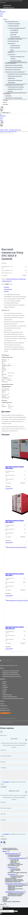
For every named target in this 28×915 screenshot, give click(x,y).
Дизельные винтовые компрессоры (17, 872)
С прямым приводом (13, 25)
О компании (8, 95)
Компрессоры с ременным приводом (11, 670)
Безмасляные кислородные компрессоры (15, 81)
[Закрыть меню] (0, 845)
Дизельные (11, 52)
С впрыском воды (15, 45)
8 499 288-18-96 (7, 5)
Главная (4, 681)
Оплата (5, 102)
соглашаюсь (6, 781)
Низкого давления (15, 47)
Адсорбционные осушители (15, 89)
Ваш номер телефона (6, 756)
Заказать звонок (5, 112)
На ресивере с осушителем (15, 38)
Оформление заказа (7, 694)
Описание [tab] (6, 287)
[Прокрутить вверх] (1, 843)
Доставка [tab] (6, 291)
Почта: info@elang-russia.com (10, 849)
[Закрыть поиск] (1, 908)
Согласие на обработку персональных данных (13, 698)
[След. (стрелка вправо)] (25, 457)
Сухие (12, 49)
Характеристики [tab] (8, 289)
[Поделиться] (20, 1)
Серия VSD (13, 34)
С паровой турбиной (15, 60)
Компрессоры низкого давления (13, 65)
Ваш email (3, 761)
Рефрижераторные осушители (16, 87)
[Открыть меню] (1, 125)
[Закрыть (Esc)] (23, 1)
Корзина (4, 690)
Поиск (16, 911)
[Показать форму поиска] (1, 107)
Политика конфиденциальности (10, 696)
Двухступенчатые (15, 36)
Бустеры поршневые (10, 63)
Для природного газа (13, 41)
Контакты (5, 100)
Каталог (4, 683)
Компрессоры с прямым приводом (10, 672)
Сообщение (3, 767)
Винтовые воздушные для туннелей (17, 57)
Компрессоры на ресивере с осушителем (12, 676)
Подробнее (8, 488)
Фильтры (10, 91)
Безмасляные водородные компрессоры (15, 77)
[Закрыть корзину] (1, 732)
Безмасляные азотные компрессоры (17, 74)
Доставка (5, 104)
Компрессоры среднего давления (14, 67)
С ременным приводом (14, 23)
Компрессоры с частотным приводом (11, 674)
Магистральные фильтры (15, 895)
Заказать (7, 284)
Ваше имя (3, 750)
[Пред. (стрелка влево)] (2, 457)
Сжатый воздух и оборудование (13, 98)
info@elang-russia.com (8, 7)
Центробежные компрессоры (13, 69)
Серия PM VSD (14, 32)
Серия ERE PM (14, 30)
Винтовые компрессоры (13, 279)
